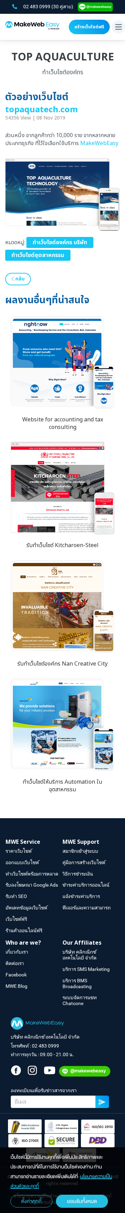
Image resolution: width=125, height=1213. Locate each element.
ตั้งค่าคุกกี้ (31, 1201)
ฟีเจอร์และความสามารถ (86, 907)
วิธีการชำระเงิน (77, 874)
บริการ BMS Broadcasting (77, 983)
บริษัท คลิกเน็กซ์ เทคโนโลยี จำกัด (79, 955)
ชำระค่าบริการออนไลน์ (85, 885)
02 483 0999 (37, 6)
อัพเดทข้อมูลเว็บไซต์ (26, 907)
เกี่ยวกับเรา (17, 952)
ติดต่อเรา (15, 963)
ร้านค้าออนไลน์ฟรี (24, 930)
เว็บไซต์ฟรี (16, 919)
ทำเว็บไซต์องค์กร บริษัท (60, 242)
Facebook (16, 974)
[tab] (34, 842)
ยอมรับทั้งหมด (82, 1201)
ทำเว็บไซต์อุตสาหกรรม (37, 255)
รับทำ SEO (16, 896)
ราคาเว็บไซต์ (19, 851)
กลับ (19, 279)
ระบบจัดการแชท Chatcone (79, 1000)
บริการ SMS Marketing (86, 969)
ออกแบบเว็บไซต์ (22, 862)
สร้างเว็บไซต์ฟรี (89, 26)
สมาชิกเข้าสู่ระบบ (80, 851)
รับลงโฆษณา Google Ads (32, 885)
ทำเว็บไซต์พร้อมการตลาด (32, 874)
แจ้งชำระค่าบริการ (81, 896)
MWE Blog (16, 986)
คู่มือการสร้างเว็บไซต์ (83, 862)
